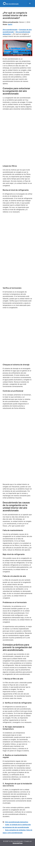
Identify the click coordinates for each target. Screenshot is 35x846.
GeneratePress (17, 843)
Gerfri (10, 24)
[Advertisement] (17, 129)
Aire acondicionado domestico (16, 822)
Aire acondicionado (10, 30)
